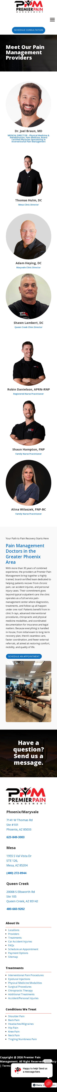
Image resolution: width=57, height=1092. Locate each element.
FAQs (11, 945)
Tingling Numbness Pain (22, 1039)
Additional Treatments (21, 994)
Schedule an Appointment (24, 656)
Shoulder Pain (16, 1016)
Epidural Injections (19, 979)
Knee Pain (13, 1031)
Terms (6, 1065)
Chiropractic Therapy (20, 990)
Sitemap (13, 956)
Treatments (15, 937)
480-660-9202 (15, 909)
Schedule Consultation (28, 29)
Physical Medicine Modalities (25, 982)
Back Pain (13, 1020)
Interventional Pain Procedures (26, 975)
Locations (13, 930)
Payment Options (18, 953)
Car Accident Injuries (20, 941)
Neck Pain (14, 1035)
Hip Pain (13, 1027)
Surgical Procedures (19, 986)
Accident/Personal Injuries (23, 998)
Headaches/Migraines (21, 1024)
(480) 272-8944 (16, 873)
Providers (13, 934)
